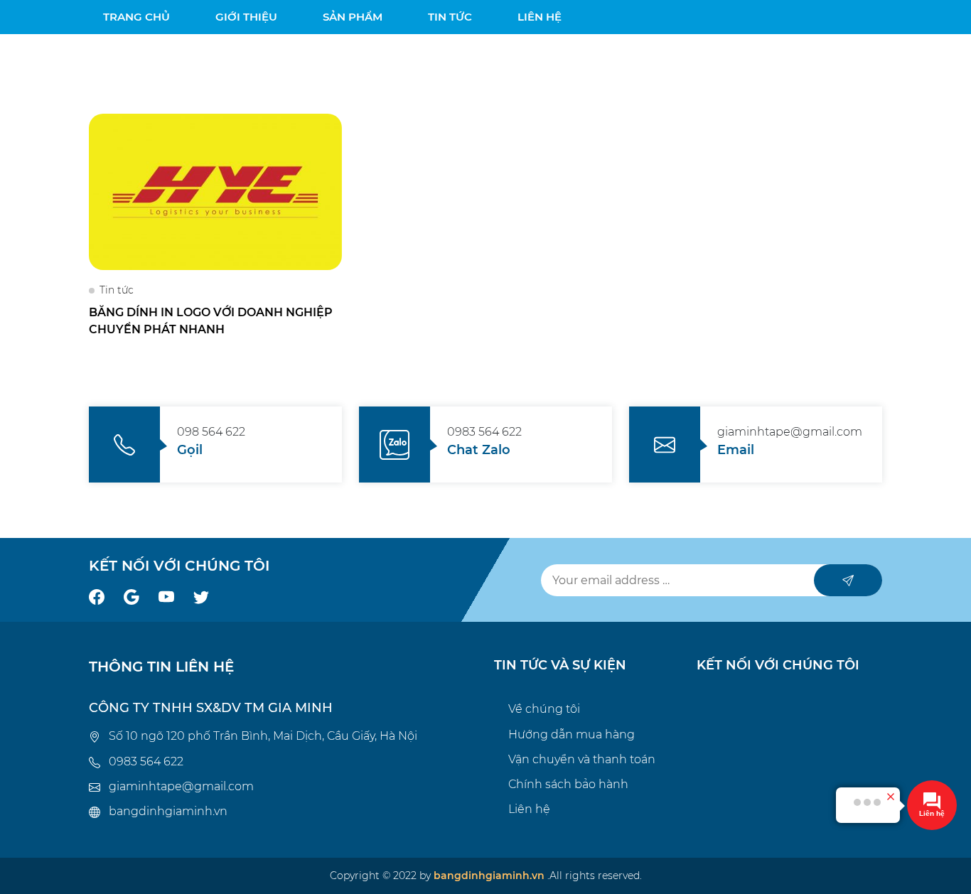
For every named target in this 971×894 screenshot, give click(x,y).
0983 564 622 (146, 761)
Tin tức (117, 290)
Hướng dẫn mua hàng (571, 734)
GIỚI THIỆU (246, 16)
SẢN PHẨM (352, 16)
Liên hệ (529, 809)
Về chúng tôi (544, 709)
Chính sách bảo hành (568, 784)
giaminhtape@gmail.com (181, 786)
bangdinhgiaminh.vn (168, 811)
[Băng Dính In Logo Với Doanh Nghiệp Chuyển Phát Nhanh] (215, 191)
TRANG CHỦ (136, 16)
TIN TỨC (450, 16)
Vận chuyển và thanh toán (581, 759)
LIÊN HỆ (539, 16)
